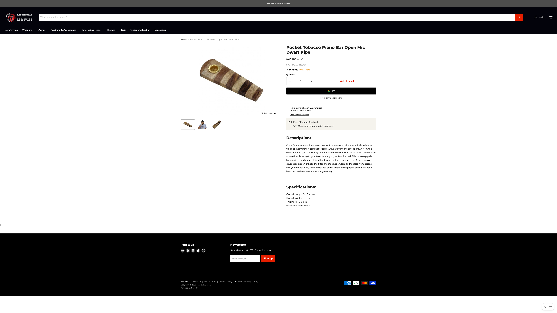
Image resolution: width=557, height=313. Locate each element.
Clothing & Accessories (64, 30)
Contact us (160, 30)
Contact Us (196, 282)
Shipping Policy (225, 282)
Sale (123, 30)
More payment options (331, 98)
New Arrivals (11, 30)
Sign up (268, 258)
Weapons (27, 30)
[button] (540, 17)
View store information (299, 115)
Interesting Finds (91, 30)
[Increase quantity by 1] (311, 81)
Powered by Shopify (189, 288)
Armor (42, 30)
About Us (184, 282)
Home (184, 39)
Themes (111, 30)
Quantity (290, 74)
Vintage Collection (140, 30)
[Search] (519, 17)
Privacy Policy (210, 282)
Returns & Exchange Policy (246, 282)
